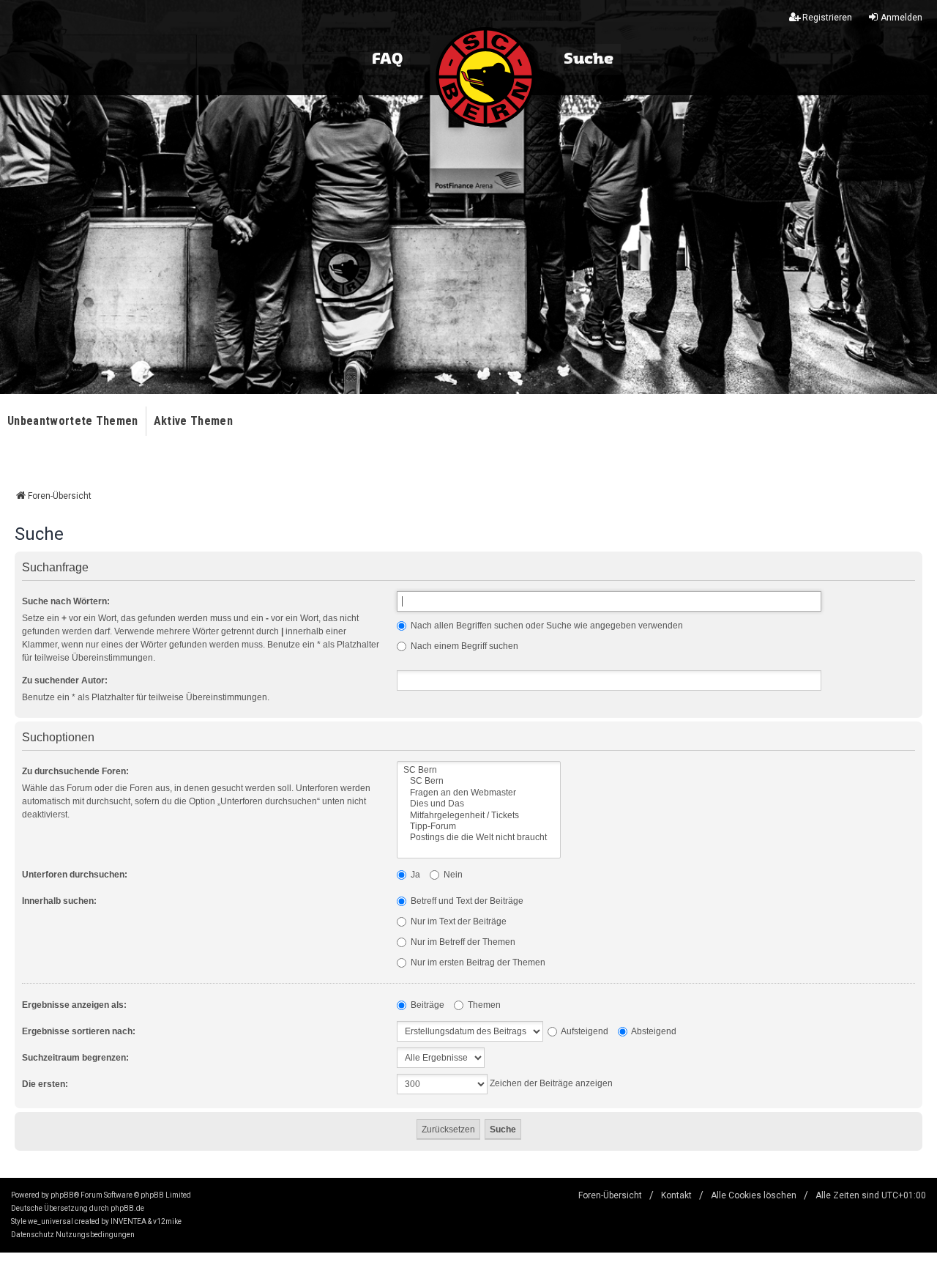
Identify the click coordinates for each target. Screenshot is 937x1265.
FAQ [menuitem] (387, 59)
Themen (483, 1005)
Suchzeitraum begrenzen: (75, 1058)
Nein (452, 874)
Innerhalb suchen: (59, 901)
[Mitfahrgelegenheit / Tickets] (479, 815)
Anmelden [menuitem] (901, 17)
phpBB (62, 1195)
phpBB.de (127, 1208)
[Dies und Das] (479, 803)
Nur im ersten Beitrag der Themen (476, 962)
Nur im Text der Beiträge (457, 921)
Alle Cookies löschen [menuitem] (753, 1195)
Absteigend (653, 1031)
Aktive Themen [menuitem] (193, 421)
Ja (414, 874)
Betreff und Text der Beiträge (465, 901)
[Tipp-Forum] (479, 826)
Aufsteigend (583, 1031)
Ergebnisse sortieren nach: (78, 1031)
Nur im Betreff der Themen (461, 942)
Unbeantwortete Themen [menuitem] (72, 421)
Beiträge (426, 1005)
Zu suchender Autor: (65, 680)
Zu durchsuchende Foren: (75, 771)
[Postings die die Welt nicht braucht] (479, 837)
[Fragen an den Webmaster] (479, 792)
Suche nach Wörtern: (66, 601)
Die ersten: (45, 1084)
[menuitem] (32, 1235)
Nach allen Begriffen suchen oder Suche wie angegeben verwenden (545, 625)
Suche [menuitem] (588, 59)
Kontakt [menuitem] (676, 1195)
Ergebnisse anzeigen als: (74, 1005)
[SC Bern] (479, 770)
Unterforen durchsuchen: (74, 874)
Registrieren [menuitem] (827, 17)
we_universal (50, 1221)
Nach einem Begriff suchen (463, 646)
